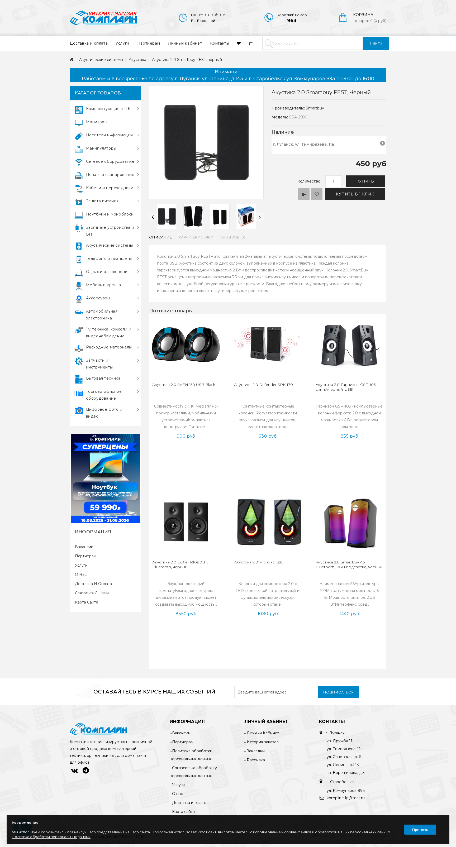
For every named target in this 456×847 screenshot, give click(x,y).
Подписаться (338, 692)
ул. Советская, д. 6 (344, 756)
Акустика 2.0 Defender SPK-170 (263, 384)
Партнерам (148, 43)
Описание (160, 237)
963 (291, 20)
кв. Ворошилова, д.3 (346, 772)
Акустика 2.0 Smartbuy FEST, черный (187, 59)
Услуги (122, 43)
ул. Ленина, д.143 (343, 764)
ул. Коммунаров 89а (346, 790)
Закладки (256, 751)
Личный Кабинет (263, 733)
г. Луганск (335, 733)
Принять (420, 829)
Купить (365, 181)
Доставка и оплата (89, 43)
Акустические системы (101, 59)
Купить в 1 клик (355, 194)
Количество (308, 181)
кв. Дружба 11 (339, 741)
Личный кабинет (185, 43)
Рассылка (256, 760)
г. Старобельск (340, 781)
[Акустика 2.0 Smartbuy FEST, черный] (166, 216)
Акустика (137, 59)
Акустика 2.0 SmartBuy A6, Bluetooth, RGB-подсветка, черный (349, 564)
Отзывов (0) (233, 237)
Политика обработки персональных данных (51, 837)
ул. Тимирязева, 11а (345, 748)
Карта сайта (86, 602)
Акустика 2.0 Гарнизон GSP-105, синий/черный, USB (346, 387)
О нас (81, 574)
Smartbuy (315, 108)
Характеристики (196, 237)
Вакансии (84, 546)
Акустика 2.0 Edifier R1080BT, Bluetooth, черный (180, 564)
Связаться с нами (92, 593)
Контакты (219, 43)
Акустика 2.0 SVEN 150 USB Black (183, 384)
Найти (376, 43)
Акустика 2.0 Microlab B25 (258, 562)
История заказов (263, 742)
